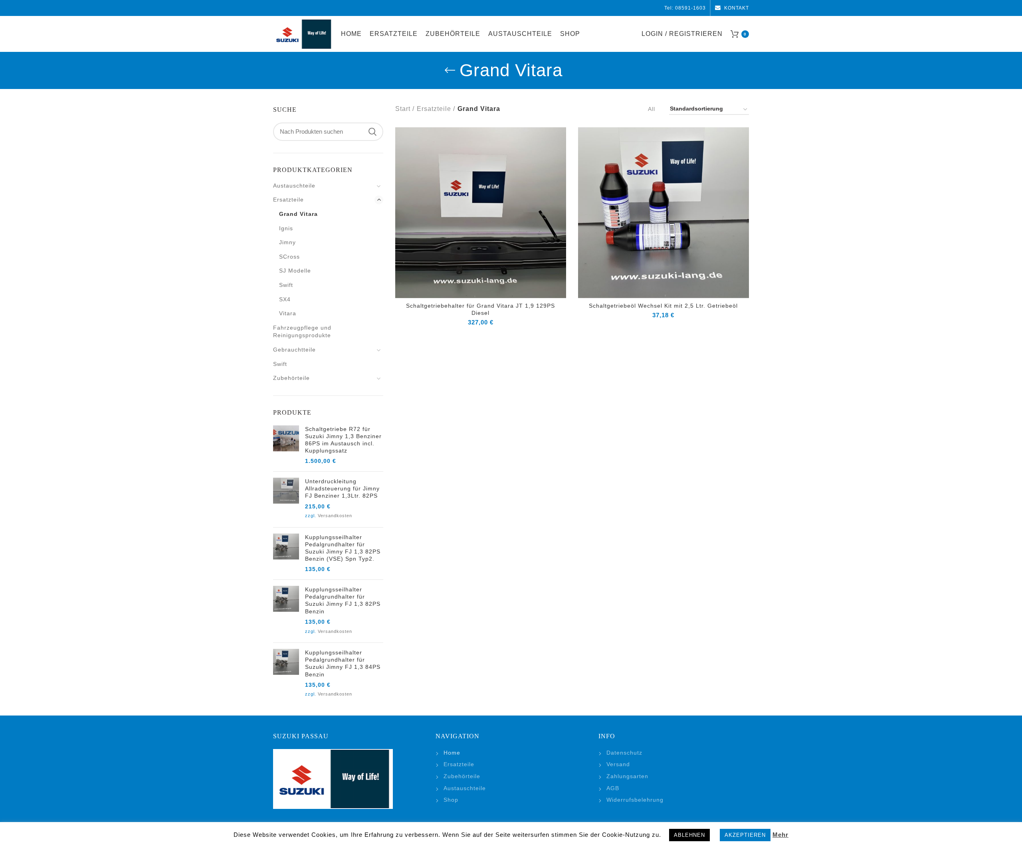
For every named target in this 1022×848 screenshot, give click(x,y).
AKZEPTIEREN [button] (745, 835)
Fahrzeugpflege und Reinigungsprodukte (302, 331)
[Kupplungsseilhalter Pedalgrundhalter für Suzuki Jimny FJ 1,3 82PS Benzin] (286, 611)
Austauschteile (294, 185)
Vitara (287, 313)
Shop (451, 800)
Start (402, 108)
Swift (286, 285)
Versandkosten (335, 515)
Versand (618, 764)
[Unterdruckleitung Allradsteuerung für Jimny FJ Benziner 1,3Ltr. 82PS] (286, 499)
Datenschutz (624, 752)
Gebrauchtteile (294, 349)
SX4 (285, 299)
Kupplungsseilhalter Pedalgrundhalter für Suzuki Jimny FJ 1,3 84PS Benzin (342, 663)
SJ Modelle (295, 270)
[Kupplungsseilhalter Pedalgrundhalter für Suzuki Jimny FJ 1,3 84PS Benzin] (286, 674)
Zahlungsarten (627, 776)
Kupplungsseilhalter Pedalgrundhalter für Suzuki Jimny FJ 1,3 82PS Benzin (342, 600)
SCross (289, 256)
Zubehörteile (291, 378)
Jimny (287, 242)
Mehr (780, 834)
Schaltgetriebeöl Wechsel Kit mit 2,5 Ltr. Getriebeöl (663, 305)
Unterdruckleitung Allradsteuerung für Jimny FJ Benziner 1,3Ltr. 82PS (342, 488)
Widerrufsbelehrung (635, 800)
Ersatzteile (434, 108)
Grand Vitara (298, 214)
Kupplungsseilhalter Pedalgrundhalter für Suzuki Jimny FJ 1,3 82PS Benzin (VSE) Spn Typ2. (342, 548)
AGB (612, 788)
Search (372, 132)
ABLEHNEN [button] (689, 835)
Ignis (286, 228)
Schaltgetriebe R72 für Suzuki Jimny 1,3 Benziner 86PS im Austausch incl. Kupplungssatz (343, 440)
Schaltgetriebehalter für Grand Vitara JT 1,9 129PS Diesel (480, 309)
